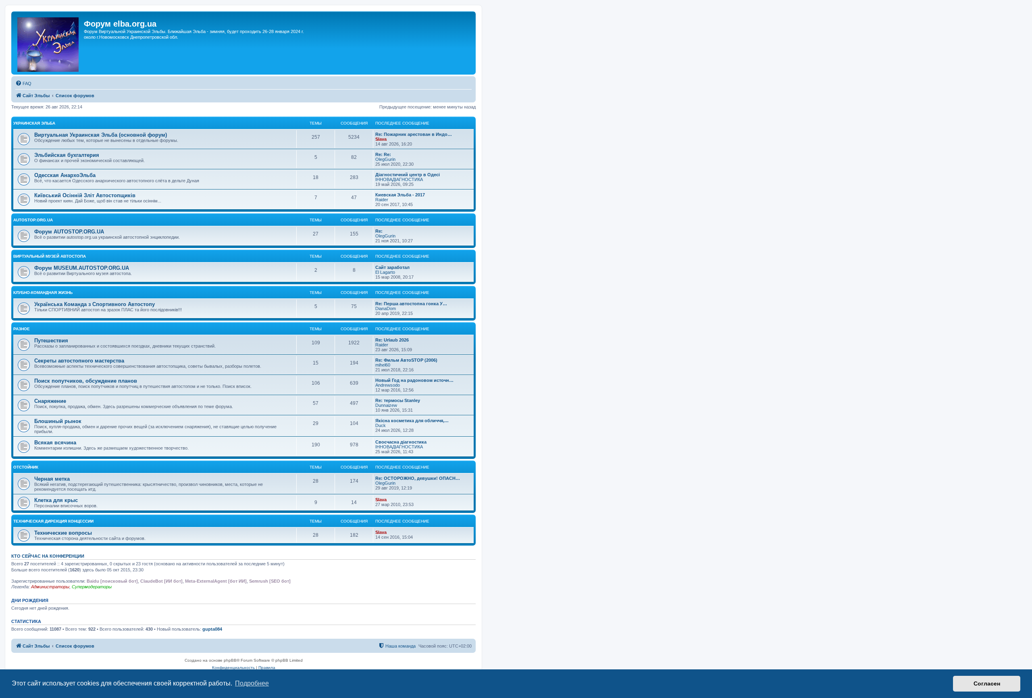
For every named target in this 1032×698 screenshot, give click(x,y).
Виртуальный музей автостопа (49, 256)
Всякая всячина (55, 443)
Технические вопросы (63, 533)
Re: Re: (383, 154)
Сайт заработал (392, 267)
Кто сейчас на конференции (47, 556)
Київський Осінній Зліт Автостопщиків (84, 195)
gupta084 (212, 629)
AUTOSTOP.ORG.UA (33, 220)
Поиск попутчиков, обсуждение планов (85, 381)
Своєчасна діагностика (401, 442)
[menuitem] (23, 83)
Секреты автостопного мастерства (79, 361)
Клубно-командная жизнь (43, 292)
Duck (380, 425)
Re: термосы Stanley (397, 400)
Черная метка (52, 479)
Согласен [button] (987, 683)
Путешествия (51, 341)
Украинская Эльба (34, 123)
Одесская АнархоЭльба (65, 175)
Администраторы (50, 586)
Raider (381, 199)
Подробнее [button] (252, 683)
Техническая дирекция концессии (53, 521)
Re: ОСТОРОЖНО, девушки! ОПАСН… (417, 478)
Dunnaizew (386, 405)
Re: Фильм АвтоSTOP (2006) (406, 360)
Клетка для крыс (56, 500)
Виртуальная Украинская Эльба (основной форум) (100, 135)
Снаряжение (50, 401)
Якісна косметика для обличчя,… (412, 420)
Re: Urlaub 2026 (392, 340)
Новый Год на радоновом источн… (414, 380)
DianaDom (385, 308)
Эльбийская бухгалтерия (66, 155)
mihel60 (382, 365)
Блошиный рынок (57, 421)
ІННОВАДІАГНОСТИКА (399, 179)
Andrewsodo (387, 385)
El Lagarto (385, 272)
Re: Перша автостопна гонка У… (411, 303)
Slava (381, 139)
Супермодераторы (92, 586)
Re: (379, 231)
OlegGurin (385, 159)
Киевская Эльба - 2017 (400, 194)
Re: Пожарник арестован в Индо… (413, 134)
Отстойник (25, 467)
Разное (21, 329)
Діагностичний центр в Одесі (407, 174)
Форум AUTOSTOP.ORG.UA (69, 232)
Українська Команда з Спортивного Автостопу (94, 304)
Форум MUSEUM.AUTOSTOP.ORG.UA (81, 268)
